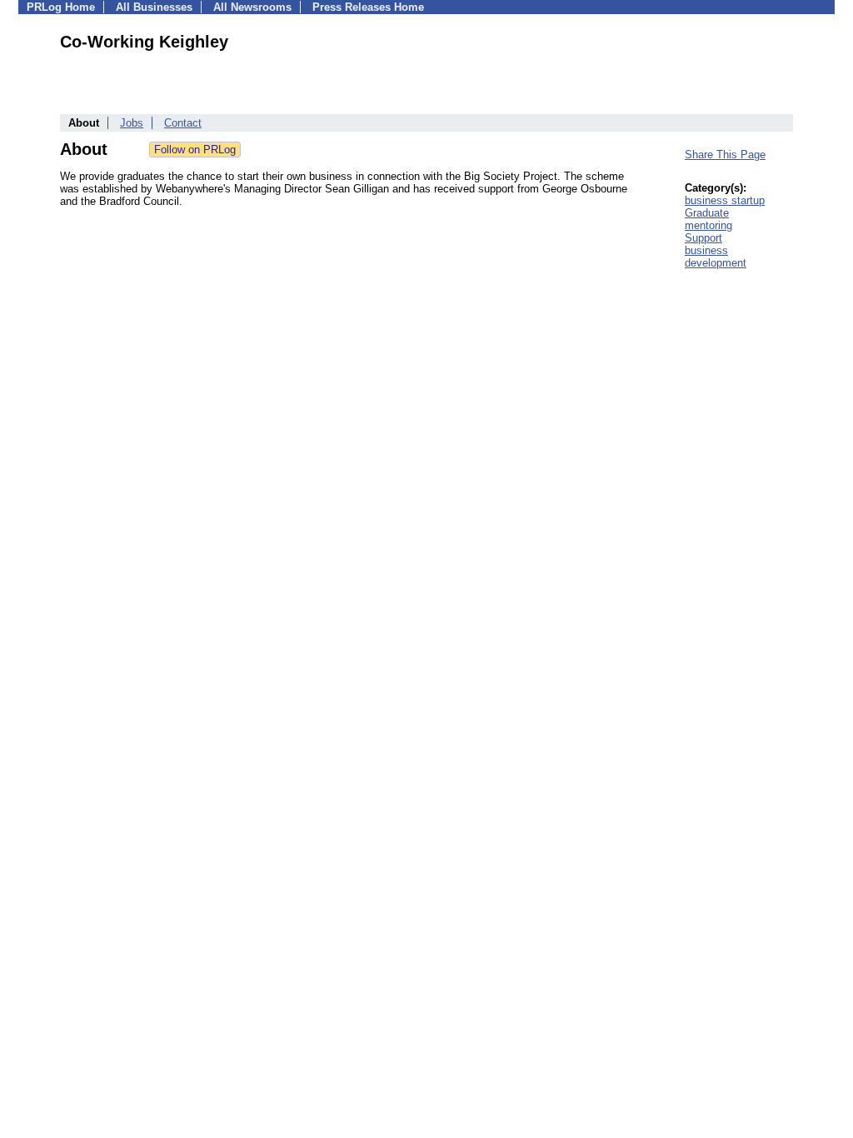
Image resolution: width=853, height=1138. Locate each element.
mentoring (708, 225)
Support (703, 238)
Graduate (707, 213)
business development (715, 256)
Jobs (131, 123)
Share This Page (725, 154)
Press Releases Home (368, 7)
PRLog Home (61, 7)
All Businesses (154, 7)
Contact (183, 123)
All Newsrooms (252, 7)
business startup (725, 200)
